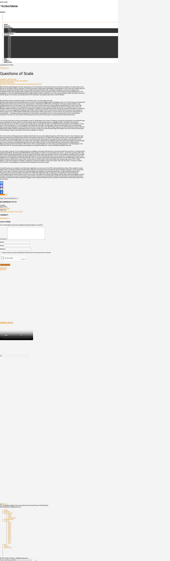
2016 (9, 51)
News (9, 29)
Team (10, 30)
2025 (9, 37)
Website (2, 249)
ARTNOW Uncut (8, 34)
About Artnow (8, 27)
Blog (5, 59)
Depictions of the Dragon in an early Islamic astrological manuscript (20, 84)
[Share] (42, 192)
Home (6, 24)
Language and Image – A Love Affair (11, 211)
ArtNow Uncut (6, 322)
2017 (9, 49)
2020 (9, 45)
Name (2, 242)
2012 (9, 57)
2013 (9, 55)
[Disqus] (42, 294)
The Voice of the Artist (7, 82)
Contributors (12, 32)
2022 (9, 41)
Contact (6, 60)
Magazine (7, 26)
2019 (9, 46)
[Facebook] (42, 182)
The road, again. (5, 208)
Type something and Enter (8, 560)
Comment (3, 239)
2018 (9, 48)
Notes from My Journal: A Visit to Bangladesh (14, 81)
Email (1, 245)
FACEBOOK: (3, 268)
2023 (9, 40)
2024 (9, 38)
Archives (7, 35)
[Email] (42, 189)
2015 (9, 52)
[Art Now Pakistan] (9, 6)
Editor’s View (8, 62)
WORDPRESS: (5, 218)
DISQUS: (3, 269)
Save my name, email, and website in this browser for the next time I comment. (26, 252)
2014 (9, 54)
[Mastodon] (42, 186)
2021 (9, 43)
